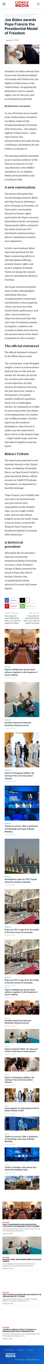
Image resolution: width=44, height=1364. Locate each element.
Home (7, 14)
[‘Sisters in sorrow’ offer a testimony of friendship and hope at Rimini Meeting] (22, 1154)
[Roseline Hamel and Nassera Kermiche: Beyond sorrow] (22, 1036)
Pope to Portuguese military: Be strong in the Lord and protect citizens (19, 1079)
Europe (7, 1046)
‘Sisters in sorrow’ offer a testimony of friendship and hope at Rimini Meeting (21, 1138)
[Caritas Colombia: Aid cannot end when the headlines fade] (22, 1183)
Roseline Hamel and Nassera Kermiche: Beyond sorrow (18, 1021)
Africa (7, 1105)
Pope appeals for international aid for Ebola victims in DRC (22, 1109)
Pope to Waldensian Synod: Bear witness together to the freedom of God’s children (21, 992)
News (12, 14)
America (7, 1165)
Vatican (7, 987)
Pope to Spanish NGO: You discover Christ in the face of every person (21, 1050)
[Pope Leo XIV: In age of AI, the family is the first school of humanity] (22, 906)
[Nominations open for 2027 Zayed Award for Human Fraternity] (22, 856)
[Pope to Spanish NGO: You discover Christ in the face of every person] (22, 1064)
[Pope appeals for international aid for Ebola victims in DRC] (22, 1124)
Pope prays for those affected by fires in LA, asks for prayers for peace (13, 619)
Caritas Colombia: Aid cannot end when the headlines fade (20, 1168)
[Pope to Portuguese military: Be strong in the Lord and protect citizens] (22, 1095)
